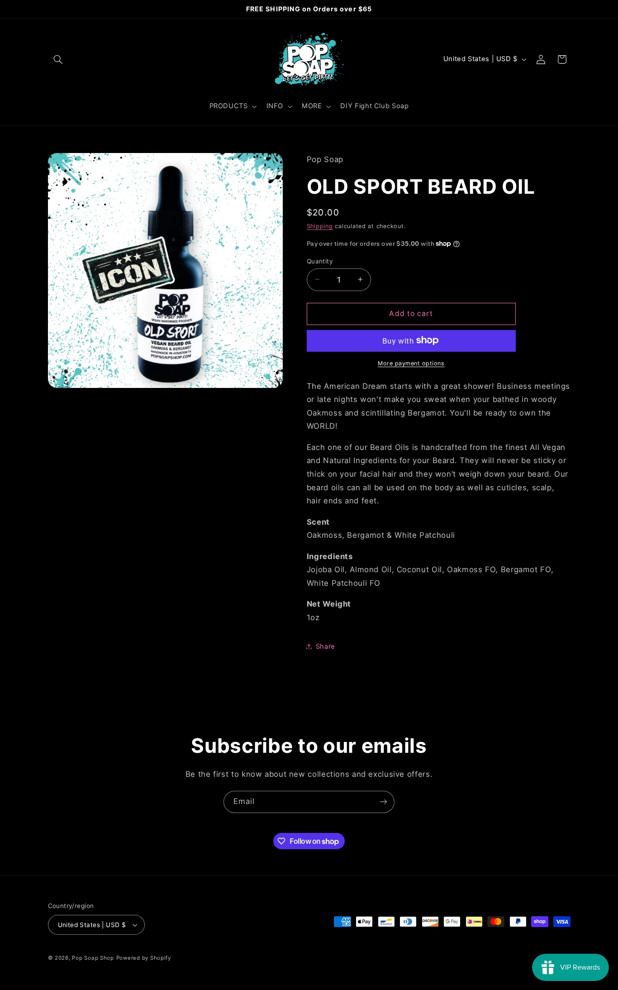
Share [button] (325, 646)
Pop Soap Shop (93, 958)
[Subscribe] (383, 802)
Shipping (320, 226)
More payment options (411, 362)
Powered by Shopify (143, 958)
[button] (58, 59)
